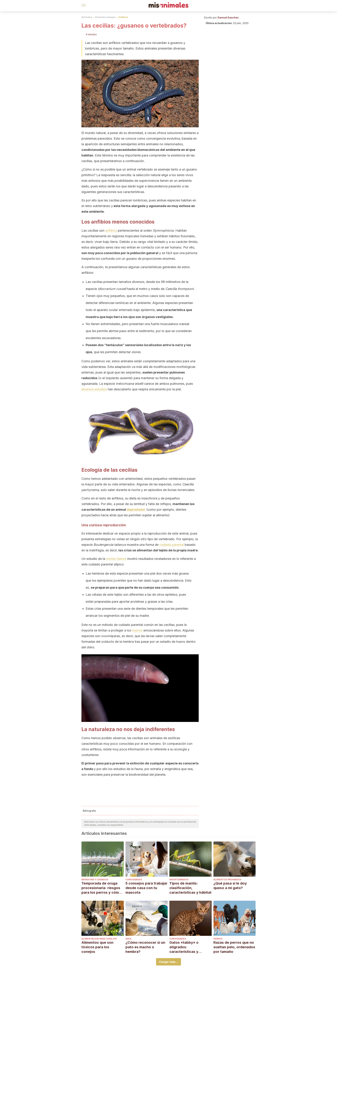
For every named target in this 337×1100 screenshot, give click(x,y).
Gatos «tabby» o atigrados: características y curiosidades (184, 947)
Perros (217, 938)
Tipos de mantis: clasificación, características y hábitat (190, 888)
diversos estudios (94, 389)
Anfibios (123, 17)
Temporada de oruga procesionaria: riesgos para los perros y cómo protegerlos (101, 888)
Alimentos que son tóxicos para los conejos (97, 947)
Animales (86, 17)
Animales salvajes (105, 17)
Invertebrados (178, 879)
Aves (128, 938)
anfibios (111, 230)
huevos (137, 630)
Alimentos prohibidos (227, 879)
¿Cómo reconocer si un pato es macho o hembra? (145, 947)
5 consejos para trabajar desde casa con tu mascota (146, 888)
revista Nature (116, 559)
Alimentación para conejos (99, 938)
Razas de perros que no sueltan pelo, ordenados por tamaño (234, 947)
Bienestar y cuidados (94, 879)
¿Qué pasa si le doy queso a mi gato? (230, 885)
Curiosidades (133, 879)
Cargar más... (168, 962)
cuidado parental (171, 544)
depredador (136, 509)
